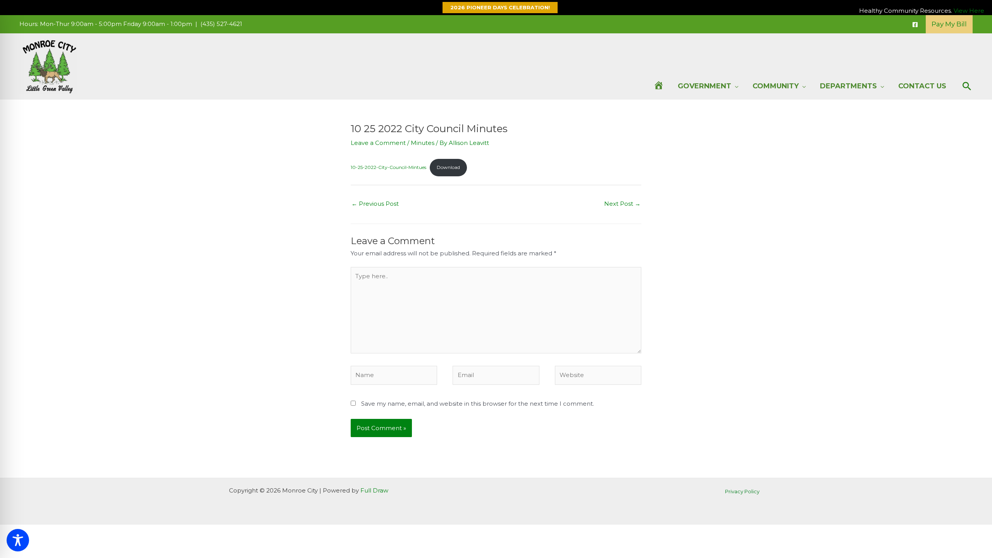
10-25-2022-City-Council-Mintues (388, 167)
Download (448, 167)
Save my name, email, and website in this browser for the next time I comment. (477, 403)
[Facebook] (915, 25)
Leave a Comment (378, 142)
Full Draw (374, 490)
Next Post (622, 203)
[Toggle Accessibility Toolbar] (18, 540)
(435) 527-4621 (221, 24)
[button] (496, 7)
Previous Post (375, 203)
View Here (969, 10)
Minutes (422, 142)
